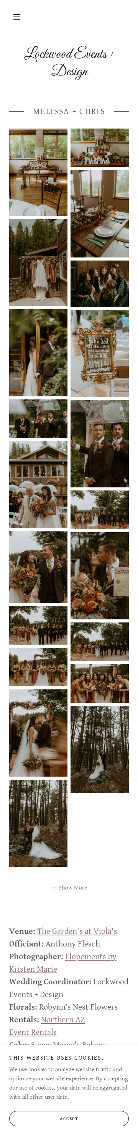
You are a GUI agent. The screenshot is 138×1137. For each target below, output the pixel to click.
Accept (69, 1118)
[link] (69, 63)
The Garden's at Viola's (77, 931)
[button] (17, 16)
